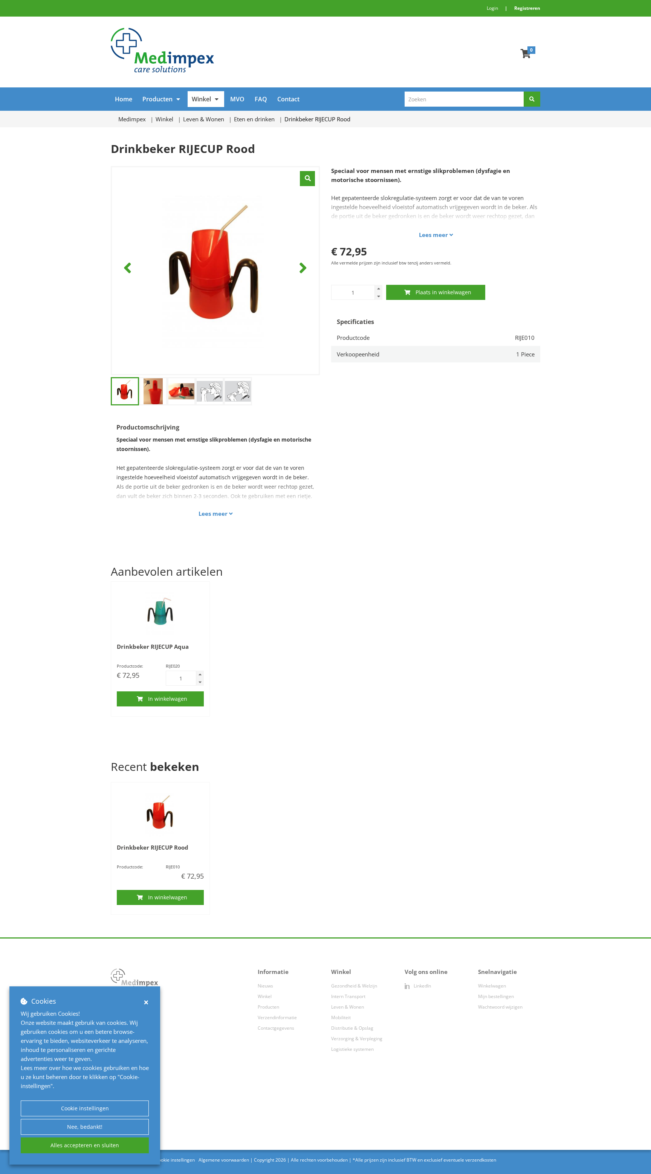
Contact (288, 99)
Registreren (527, 8)
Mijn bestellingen (496, 996)
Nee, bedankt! (84, 1126)
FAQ (261, 99)
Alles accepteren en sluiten (84, 1145)
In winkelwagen (167, 698)
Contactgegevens (276, 1028)
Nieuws (265, 986)
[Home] (215, 50)
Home (123, 99)
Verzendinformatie (277, 1017)
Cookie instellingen (85, 1108)
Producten (157, 99)
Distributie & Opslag (352, 1028)
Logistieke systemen (352, 1049)
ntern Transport (348, 996)
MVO (237, 99)
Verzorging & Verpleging (356, 1038)
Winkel (201, 99)
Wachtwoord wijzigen (500, 1007)
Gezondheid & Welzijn (354, 986)
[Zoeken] (532, 99)
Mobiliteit (341, 1017)
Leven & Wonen (347, 1007)
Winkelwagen (492, 986)
